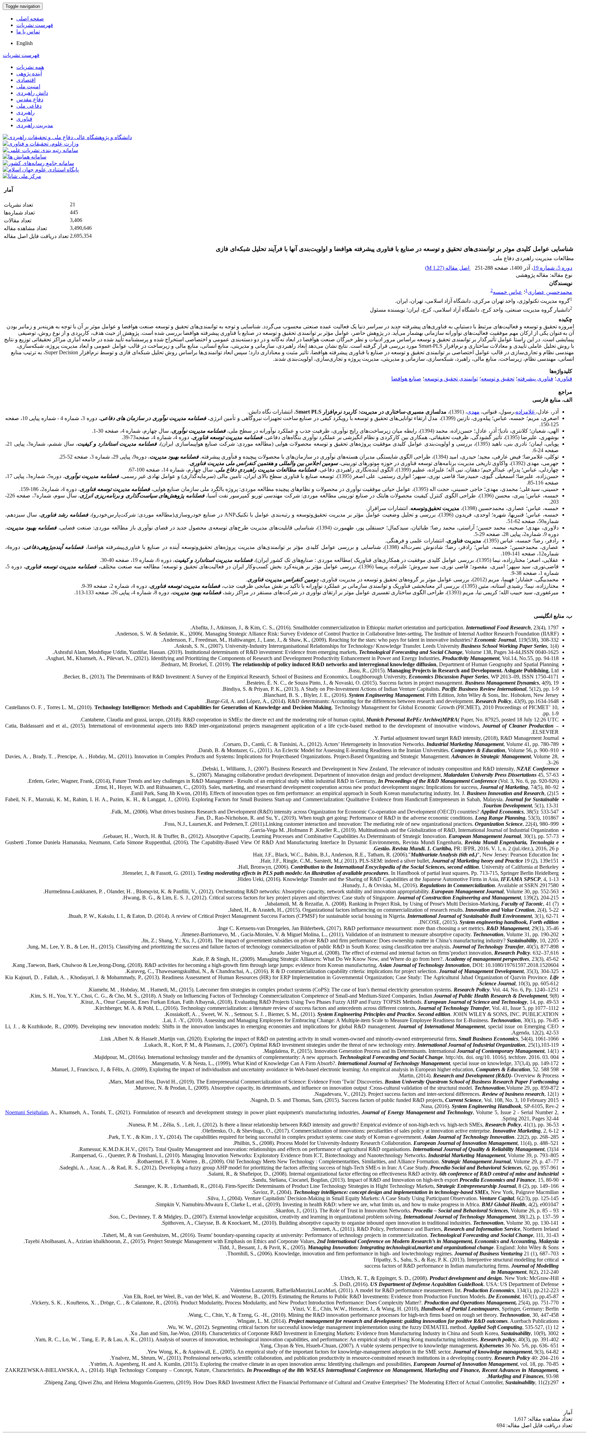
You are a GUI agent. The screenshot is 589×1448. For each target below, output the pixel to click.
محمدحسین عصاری (550, 292)
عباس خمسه (507, 292)
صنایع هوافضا (406, 379)
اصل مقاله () (448, 268)
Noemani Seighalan (26, 1112)
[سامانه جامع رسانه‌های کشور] (38, 163)
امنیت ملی (28, 86)
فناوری (24, 119)
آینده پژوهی (29, 73)
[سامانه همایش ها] (24, 157)
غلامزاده (526, 412)
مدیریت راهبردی (34, 125)
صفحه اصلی (30, 18)
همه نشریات (30, 67)
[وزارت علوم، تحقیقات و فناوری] (41, 144)
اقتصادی (25, 80)
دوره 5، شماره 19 (552, 268)
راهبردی (25, 112)
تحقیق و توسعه (497, 379)
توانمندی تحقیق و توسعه (451, 379)
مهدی (473, 412)
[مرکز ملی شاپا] (22, 176)
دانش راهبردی (32, 93)
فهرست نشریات (34, 25)
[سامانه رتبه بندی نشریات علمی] (40, 150)
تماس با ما (28, 31)
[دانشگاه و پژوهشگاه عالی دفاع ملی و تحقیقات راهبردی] (67, 137)
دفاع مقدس (29, 99)
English (24, 43)
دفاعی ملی (29, 106)
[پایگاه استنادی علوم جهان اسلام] (41, 170)
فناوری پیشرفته (535, 379)
